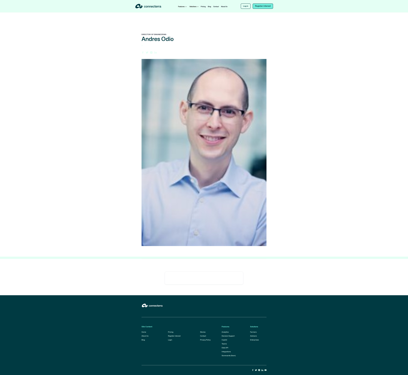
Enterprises (254, 340)
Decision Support (228, 336)
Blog (209, 6)
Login (170, 340)
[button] (182, 6)
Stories (202, 332)
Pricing (203, 6)
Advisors (253, 336)
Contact (216, 6)
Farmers (253, 332)
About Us (224, 6)
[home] (149, 6)
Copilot (224, 340)
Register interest (263, 6)
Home (144, 332)
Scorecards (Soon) (229, 356)
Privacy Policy (205, 340)
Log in (245, 6)
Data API (225, 348)
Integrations (226, 352)
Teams (224, 344)
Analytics (225, 332)
